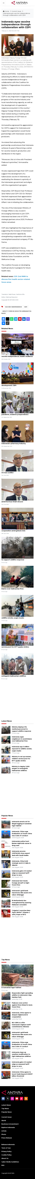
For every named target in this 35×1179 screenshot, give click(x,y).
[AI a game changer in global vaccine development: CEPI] (17, 373)
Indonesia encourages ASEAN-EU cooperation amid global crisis (14, 530)
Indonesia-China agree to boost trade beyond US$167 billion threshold (22, 1074)
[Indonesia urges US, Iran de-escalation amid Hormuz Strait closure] (17, 489)
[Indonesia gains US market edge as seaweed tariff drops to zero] (5, 874)
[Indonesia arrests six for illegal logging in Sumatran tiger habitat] (5, 824)
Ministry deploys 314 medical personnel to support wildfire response (16, 559)
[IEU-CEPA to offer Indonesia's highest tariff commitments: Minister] (5, 1025)
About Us (4, 1158)
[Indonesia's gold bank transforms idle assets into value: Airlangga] (5, 894)
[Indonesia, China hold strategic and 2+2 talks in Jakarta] (5, 864)
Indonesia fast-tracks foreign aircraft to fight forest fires (20, 883)
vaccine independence (13, 307)
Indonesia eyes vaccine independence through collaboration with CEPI (16, 14)
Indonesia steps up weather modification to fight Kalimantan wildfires (21, 1054)
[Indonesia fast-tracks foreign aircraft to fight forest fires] (5, 884)
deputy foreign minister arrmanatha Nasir (16, 312)
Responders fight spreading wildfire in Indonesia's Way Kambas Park (22, 995)
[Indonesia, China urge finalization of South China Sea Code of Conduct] (5, 834)
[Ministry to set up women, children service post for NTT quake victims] (17, 635)
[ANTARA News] (19, 3)
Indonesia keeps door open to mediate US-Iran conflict (16, 472)
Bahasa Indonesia (8, 1144)
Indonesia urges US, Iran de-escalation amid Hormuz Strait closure (16, 501)
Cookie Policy (6, 1155)
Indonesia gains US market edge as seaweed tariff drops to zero (22, 873)
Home (7, 11)
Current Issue (16, 11)
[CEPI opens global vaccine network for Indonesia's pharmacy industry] (17, 431)
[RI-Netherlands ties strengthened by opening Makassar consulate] (5, 903)
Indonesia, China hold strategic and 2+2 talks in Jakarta (21, 863)
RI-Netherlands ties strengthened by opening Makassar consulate (21, 903)
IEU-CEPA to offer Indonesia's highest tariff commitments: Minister (21, 1025)
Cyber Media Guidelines (10, 1162)
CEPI (25, 307)
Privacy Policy (6, 1151)
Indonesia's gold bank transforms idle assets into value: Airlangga (22, 893)
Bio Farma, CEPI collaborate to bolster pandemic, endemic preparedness (16, 413)
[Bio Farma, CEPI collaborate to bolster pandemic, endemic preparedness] (17, 402)
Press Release (6, 1138)
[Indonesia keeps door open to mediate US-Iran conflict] (17, 460)
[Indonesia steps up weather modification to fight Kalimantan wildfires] (5, 1055)
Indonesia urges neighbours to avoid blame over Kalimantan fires (16, 588)
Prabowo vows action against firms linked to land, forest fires (22, 1005)
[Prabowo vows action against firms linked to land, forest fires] (5, 1006)
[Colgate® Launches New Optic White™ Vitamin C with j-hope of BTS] (5, 913)
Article (3, 1131)
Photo (3, 1134)
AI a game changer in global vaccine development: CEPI (15, 384)
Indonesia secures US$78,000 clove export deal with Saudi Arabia (21, 853)
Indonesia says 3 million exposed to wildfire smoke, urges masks (15, 617)
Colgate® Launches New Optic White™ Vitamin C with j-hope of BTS (21, 913)
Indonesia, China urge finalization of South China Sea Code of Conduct (22, 834)
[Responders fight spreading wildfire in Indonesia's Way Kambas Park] (5, 996)
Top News (5, 960)
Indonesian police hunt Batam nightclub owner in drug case (21, 843)
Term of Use (6, 1148)
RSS (2, 1165)
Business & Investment (10, 1124)
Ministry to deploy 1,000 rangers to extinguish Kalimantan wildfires (15, 675)
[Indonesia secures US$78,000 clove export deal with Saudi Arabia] (5, 854)
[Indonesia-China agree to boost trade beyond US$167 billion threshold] (5, 1075)
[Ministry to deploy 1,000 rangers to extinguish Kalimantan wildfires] (17, 664)
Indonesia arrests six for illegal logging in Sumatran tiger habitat (22, 824)
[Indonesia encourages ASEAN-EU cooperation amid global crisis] (17, 518)
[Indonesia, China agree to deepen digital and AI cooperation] (5, 1016)
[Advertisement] (17, 700)
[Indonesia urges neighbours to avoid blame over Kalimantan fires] (17, 577)
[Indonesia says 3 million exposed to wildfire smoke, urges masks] (17, 606)
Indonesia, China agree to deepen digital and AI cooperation (21, 1015)
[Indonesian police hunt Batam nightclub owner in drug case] (5, 844)
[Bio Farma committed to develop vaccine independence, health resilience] (17, 344)
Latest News (6, 721)
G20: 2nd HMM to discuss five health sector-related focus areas (15, 279)
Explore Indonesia (8, 1127)
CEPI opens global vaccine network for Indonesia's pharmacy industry (16, 442)
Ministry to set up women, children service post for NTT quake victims (15, 646)
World (3, 1120)
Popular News (7, 816)
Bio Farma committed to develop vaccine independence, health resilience (17, 355)
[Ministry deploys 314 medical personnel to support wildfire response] (17, 547)
